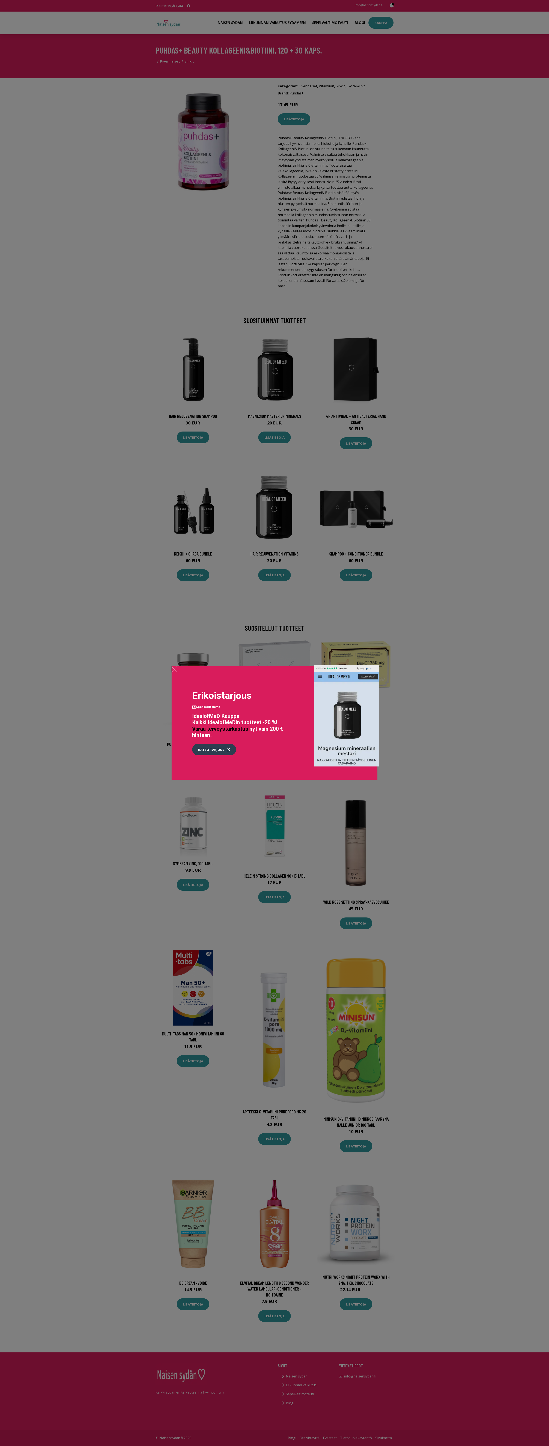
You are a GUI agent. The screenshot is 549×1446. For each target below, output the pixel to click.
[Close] (174, 669)
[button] (214, 749)
